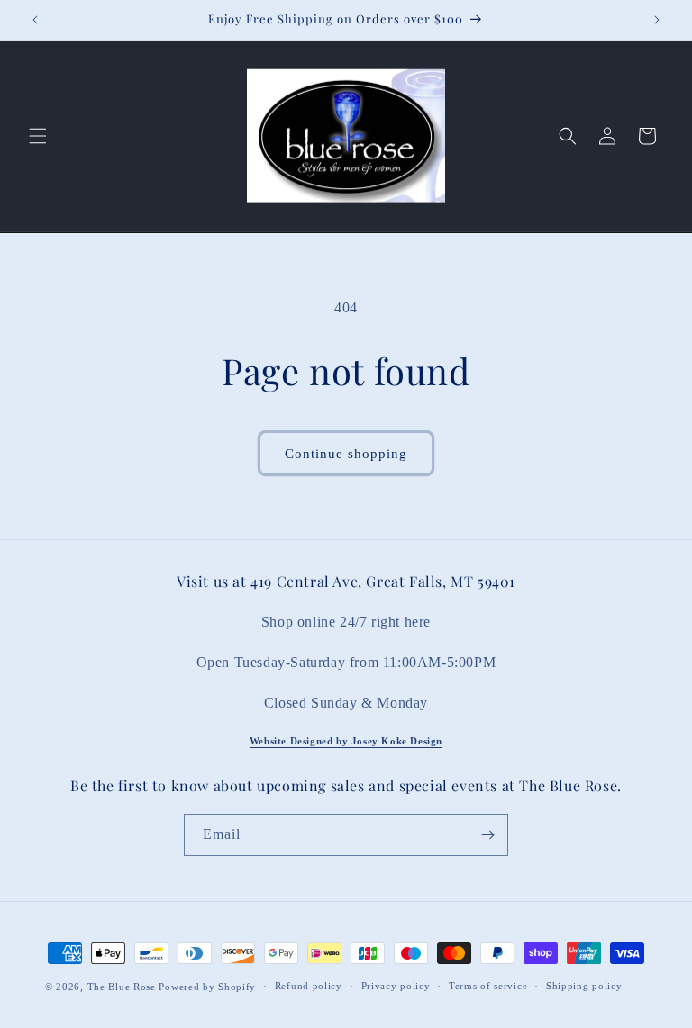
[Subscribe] (487, 835)
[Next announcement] (657, 20)
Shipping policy (584, 985)
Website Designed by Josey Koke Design (346, 740)
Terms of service (488, 985)
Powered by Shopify (207, 986)
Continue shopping (346, 453)
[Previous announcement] (35, 20)
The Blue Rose (123, 986)
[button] (38, 136)
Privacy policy (396, 985)
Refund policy (308, 985)
